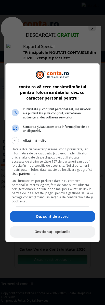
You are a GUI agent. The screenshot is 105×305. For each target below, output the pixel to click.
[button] (53, 140)
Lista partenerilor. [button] (24, 174)
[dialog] (52, 152)
